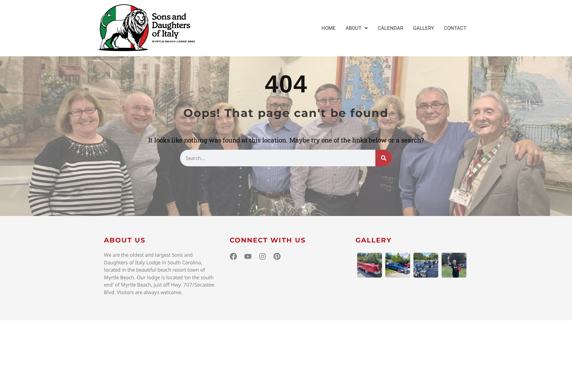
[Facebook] (233, 256)
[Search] (383, 158)
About (353, 28)
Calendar (390, 28)
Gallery (423, 28)
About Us (125, 240)
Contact (455, 28)
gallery (374, 240)
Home (328, 28)
